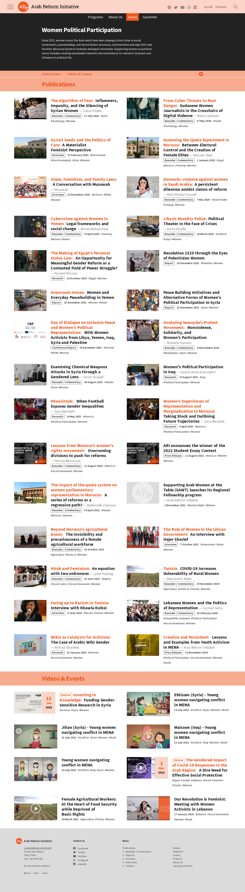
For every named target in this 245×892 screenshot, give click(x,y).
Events (176, 855)
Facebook (83, 848)
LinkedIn (82, 864)
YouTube (82, 856)
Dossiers (130, 858)
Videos (176, 848)
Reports (130, 855)
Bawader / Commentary (138, 851)
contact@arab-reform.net (37, 848)
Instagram (83, 860)
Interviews (131, 862)
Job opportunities (183, 865)
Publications (51, 74)
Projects (177, 858)
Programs (95, 17)
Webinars (178, 851)
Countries (150, 17)
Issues (132, 17)
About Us (115, 17)
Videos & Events (79, 74)
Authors (130, 865)
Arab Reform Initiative (48, 6)
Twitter (81, 852)
